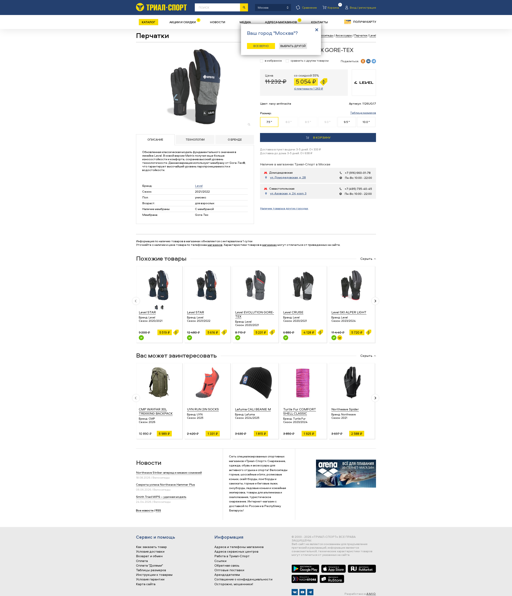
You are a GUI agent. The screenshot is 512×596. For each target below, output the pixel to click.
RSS (158, 510)
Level (199, 186)
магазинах (269, 245)
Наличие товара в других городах (284, 208)
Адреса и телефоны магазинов (239, 547)
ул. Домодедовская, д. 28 (288, 177)
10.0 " (366, 122)
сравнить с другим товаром (310, 60)
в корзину (321, 137)
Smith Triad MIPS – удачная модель (161, 497)
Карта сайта (145, 584)
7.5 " (269, 122)
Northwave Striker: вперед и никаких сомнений (169, 472)
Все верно (261, 46)
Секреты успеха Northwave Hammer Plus (165, 484)
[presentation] (136, 301)
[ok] (363, 61)
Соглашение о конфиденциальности (243, 579)
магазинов (215, 245)
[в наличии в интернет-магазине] (339, 337)
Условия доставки (150, 552)
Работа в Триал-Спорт (232, 556)
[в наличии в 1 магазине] (189, 337)
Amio (371, 594)
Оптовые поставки (229, 570)
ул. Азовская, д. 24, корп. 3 (288, 193)
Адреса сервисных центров (236, 552)
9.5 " (347, 122)
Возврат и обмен (149, 556)
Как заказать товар (151, 547)
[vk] (368, 61)
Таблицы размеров (151, 570)
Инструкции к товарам (154, 575)
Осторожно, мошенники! (233, 584)
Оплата (142, 561)
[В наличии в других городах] (141, 337)
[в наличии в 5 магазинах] (333, 337)
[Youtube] (302, 592)
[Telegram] (310, 592)
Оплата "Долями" (149, 566)
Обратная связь (226, 566)
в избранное (273, 60)
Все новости (144, 510)
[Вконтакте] (295, 592)
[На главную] (161, 7)
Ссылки (220, 561)
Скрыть (366, 259)
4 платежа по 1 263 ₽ (308, 88)
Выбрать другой (293, 46)
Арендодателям (227, 575)
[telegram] (374, 61)
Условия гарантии (150, 579)
